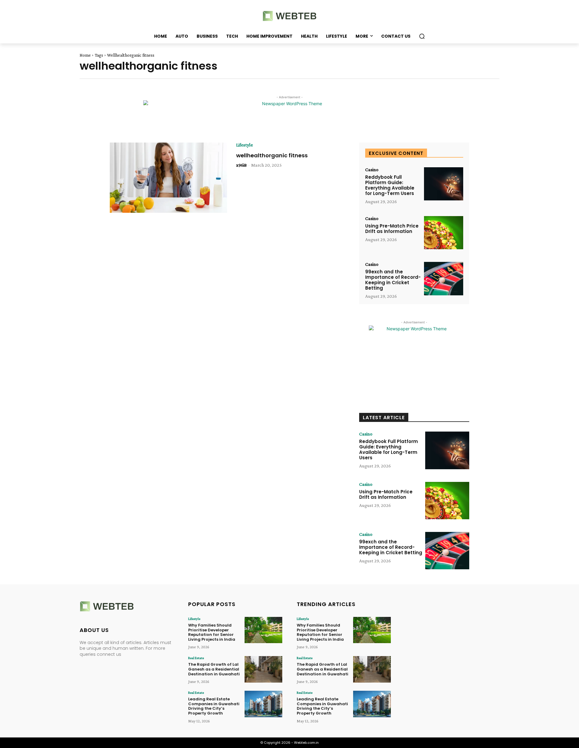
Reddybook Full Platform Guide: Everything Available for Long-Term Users (389, 185)
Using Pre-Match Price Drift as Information (392, 228)
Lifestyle (244, 145)
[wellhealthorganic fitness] (168, 178)
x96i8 (241, 165)
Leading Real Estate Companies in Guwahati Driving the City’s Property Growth (213, 706)
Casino (371, 169)
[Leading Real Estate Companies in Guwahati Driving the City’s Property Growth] (263, 704)
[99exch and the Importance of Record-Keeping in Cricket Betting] (443, 278)
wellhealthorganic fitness (272, 155)
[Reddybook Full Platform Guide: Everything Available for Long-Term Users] (443, 184)
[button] (422, 36)
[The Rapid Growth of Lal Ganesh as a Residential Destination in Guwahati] (263, 669)
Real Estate (196, 658)
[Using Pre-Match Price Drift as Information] (443, 233)
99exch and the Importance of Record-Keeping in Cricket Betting (393, 280)
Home (85, 55)
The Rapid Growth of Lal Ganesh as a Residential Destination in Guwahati (214, 669)
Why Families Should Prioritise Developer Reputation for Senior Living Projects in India (211, 632)
